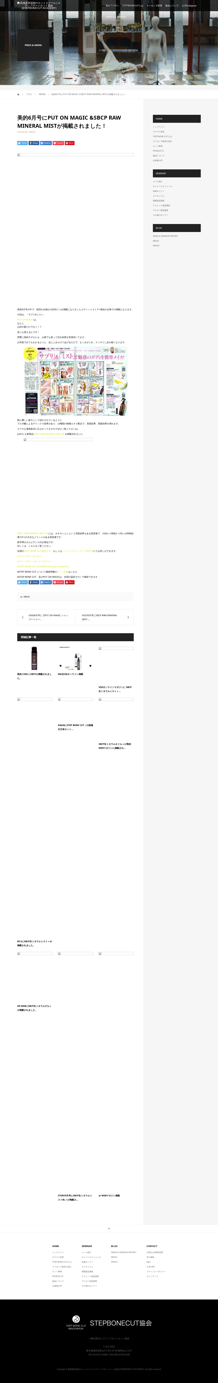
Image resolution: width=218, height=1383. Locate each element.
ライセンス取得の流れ (162, 141)
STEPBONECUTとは (132, 5)
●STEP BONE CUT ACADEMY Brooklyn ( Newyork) (43, 566)
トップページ (158, 127)
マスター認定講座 (160, 210)
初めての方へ (112, 5)
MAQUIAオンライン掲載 (70, 674)
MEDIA (32, 132)
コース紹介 (157, 181)
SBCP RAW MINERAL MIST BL (49, 434)
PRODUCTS (158, 151)
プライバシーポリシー (156, 1271)
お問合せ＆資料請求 (116, 16)
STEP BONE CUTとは (162, 136)
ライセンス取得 (154, 5)
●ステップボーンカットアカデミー (34, 561)
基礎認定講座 (158, 201)
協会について (172, 5)
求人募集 (150, 1257)
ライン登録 (62, 571)
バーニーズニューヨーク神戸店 (77, 551)
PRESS (156, 246)
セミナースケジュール (162, 186)
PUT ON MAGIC (25, 319)
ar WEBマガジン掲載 (109, 1195)
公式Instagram (189, 5)
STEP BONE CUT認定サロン (38, 551)
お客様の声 (157, 160)
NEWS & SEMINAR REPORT (165, 236)
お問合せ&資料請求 (155, 1252)
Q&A (148, 1262)
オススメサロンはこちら (29, 556)
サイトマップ (152, 1276)
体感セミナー (158, 191)
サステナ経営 (158, 132)
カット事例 (157, 146)
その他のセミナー (160, 215)
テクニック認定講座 (161, 205)
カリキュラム (158, 196)
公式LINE (151, 1267)
